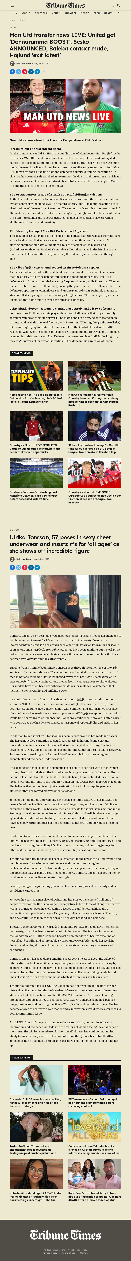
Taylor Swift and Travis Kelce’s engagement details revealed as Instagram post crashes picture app (33, 1150)
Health (109, 13)
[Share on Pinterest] (24, 71)
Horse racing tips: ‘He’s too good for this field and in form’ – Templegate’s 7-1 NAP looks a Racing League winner (36, 398)
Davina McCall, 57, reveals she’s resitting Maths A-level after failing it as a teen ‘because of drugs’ (35, 1103)
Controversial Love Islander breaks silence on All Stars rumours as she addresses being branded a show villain (93, 1150)
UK (15, 13)
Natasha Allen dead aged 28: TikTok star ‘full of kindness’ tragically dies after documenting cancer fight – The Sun (36, 1197)
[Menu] (13, 5)
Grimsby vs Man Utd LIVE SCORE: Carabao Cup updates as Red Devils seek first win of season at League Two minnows (94, 497)
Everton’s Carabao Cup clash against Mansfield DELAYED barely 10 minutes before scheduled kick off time (34, 496)
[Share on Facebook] (12, 71)
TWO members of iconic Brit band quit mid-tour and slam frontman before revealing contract (92, 1103)
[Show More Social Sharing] (43, 71)
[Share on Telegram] (37, 71)
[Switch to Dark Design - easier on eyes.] (113, 5)
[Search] (118, 5)
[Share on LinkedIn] (31, 71)
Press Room (25, 63)
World (26, 13)
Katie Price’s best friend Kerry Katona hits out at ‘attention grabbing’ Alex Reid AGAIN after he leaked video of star (94, 1197)
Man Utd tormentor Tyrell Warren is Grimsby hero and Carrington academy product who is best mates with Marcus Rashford (93, 400)
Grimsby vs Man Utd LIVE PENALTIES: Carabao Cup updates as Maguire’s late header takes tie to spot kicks (35, 449)
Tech (96, 13)
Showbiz (70, 13)
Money (56, 13)
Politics (41, 13)
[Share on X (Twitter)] (18, 71)
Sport (85, 13)
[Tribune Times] (65, 5)
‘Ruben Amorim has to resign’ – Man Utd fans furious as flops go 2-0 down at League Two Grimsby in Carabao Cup (93, 449)
